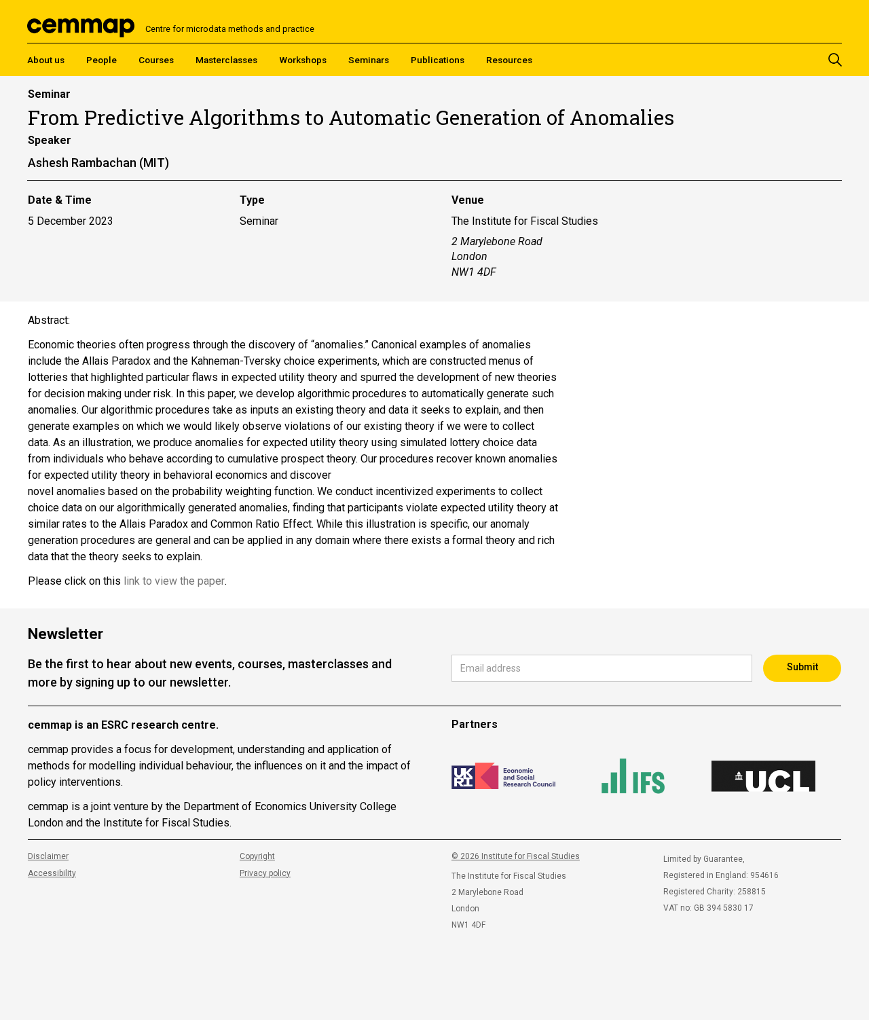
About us (45, 59)
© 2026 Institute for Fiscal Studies (515, 856)
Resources (509, 59)
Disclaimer (48, 856)
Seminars (368, 59)
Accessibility (52, 873)
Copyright (257, 856)
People (101, 59)
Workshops (303, 59)
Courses (156, 59)
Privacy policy (265, 873)
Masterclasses (226, 59)
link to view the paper (174, 581)
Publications (437, 59)
